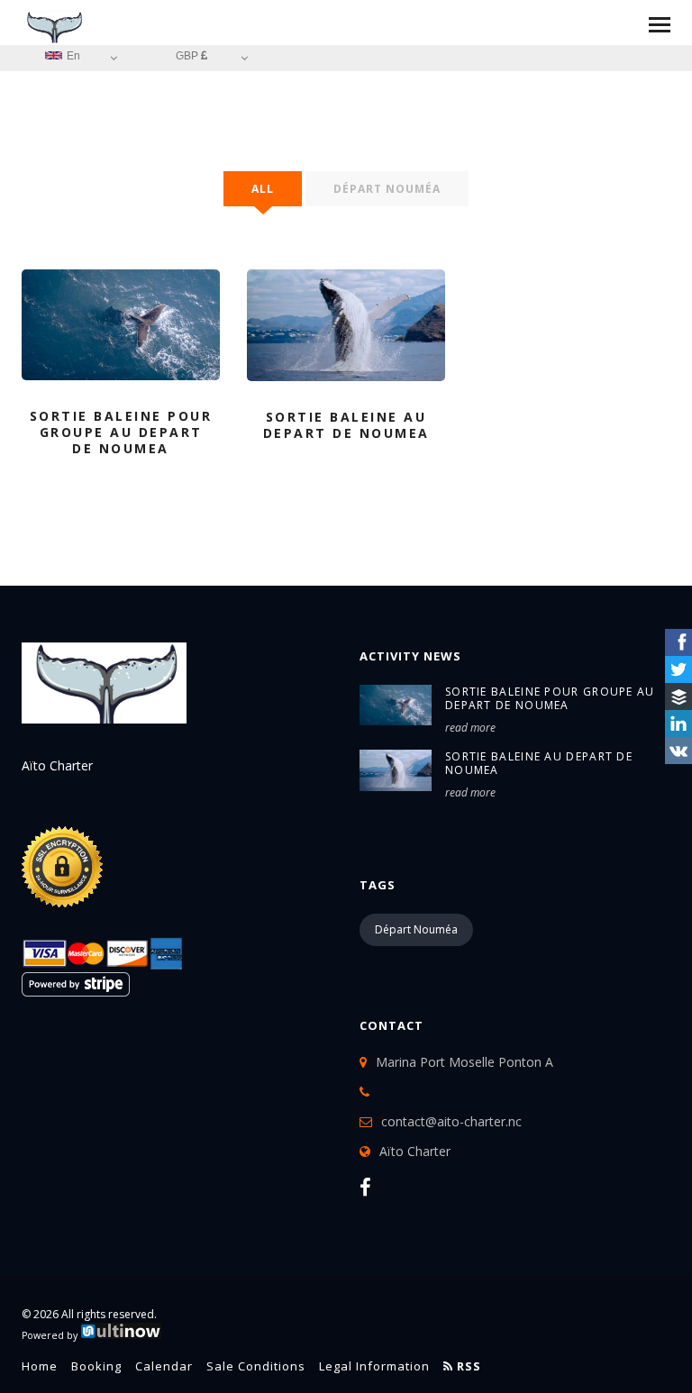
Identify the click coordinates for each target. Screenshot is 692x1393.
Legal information (374, 1366)
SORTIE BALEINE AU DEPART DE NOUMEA (539, 763)
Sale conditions (255, 1366)
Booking (96, 1366)
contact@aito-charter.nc (451, 1121)
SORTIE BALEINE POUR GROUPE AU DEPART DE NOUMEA (550, 698)
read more (470, 727)
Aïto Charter (415, 1151)
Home (40, 1366)
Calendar (164, 1366)
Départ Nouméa (387, 188)
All (262, 188)
